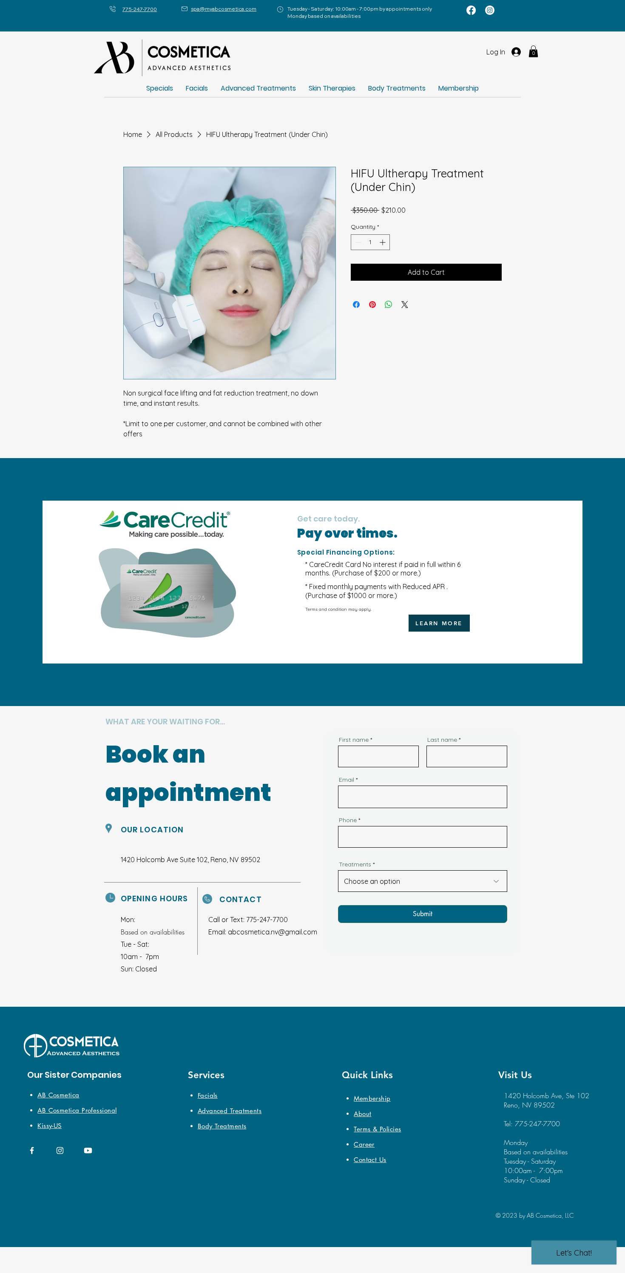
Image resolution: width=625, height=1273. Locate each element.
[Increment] (383, 242)
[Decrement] (357, 242)
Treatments (355, 864)
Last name (442, 740)
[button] (533, 51)
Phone (348, 820)
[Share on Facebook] (356, 304)
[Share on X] (405, 304)
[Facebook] (471, 10)
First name (354, 740)
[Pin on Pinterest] (372, 304)
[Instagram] (489, 10)
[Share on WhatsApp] (389, 304)
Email (346, 780)
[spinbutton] (370, 242)
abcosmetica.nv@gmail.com (272, 932)
